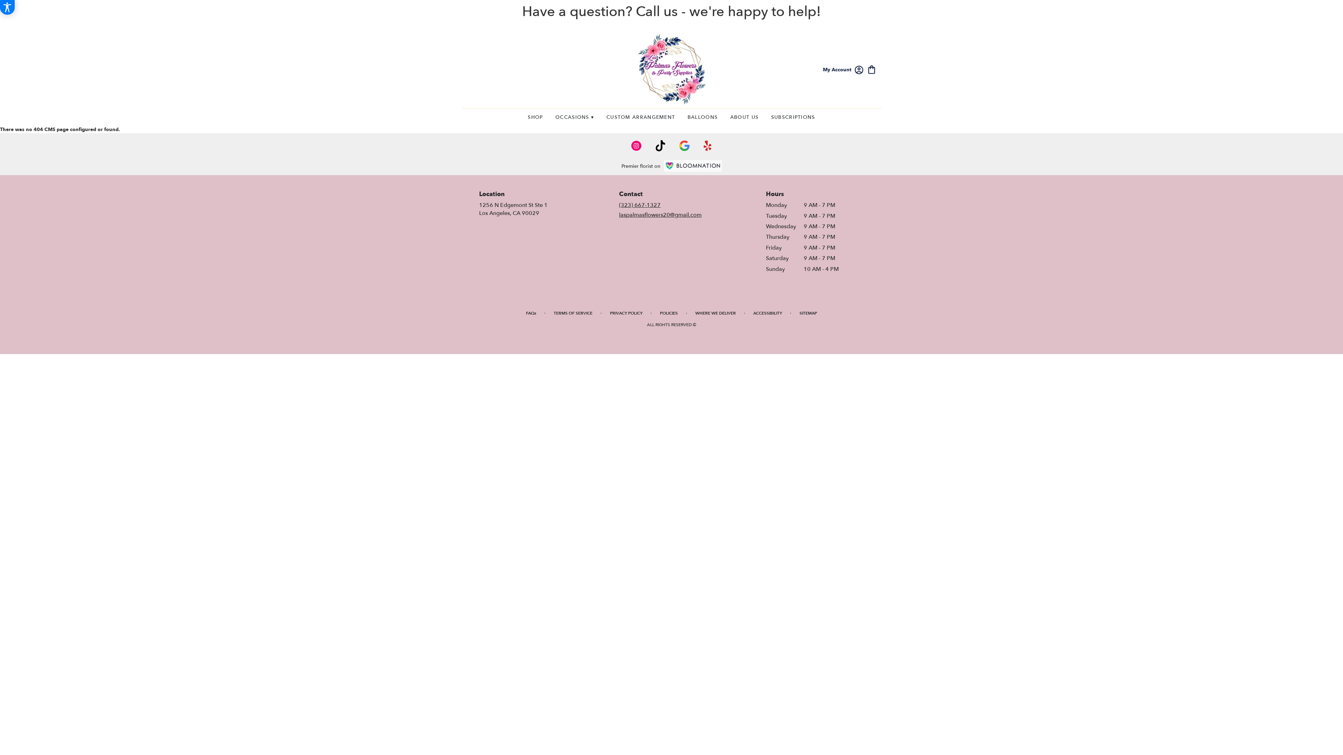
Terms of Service (573, 313)
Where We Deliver (715, 313)
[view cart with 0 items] (871, 69)
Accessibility (767, 313)
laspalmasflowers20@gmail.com (660, 215)
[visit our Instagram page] (636, 146)
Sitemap (808, 313)
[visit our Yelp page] (708, 146)
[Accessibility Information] (7, 7)
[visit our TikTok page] (660, 145)
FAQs (531, 313)
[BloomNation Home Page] (693, 166)
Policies (669, 313)
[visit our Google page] (684, 146)
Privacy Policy (626, 313)
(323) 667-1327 (640, 205)
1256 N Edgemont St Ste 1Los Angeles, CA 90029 (513, 209)
